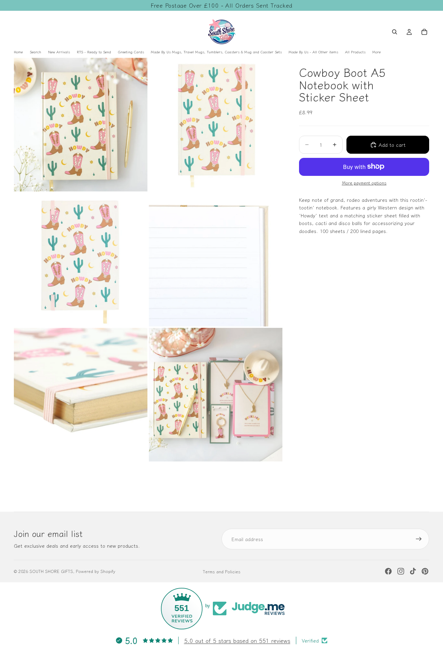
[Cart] (424, 31)
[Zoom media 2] (215, 124)
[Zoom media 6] (215, 394)
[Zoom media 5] (80, 394)
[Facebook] (388, 571)
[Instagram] (401, 571)
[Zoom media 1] (80, 124)
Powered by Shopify (95, 571)
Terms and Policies (222, 571)
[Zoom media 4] (215, 259)
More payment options (364, 183)
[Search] (394, 31)
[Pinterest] (425, 571)
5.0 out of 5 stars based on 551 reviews (237, 640)
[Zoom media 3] (80, 259)
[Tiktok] (413, 571)
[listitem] (376, 52)
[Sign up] (419, 539)
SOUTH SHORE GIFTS (51, 571)
